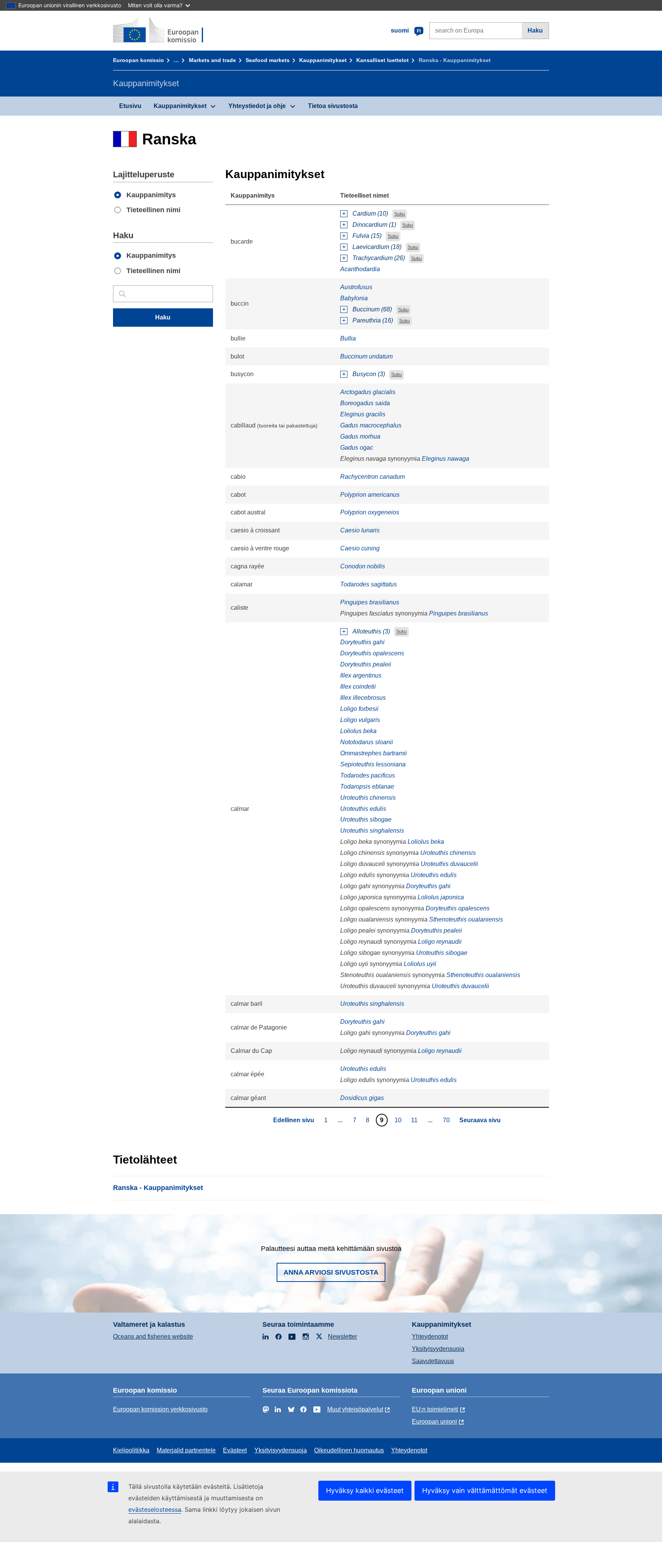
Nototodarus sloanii (366, 742)
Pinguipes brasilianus (369, 602)
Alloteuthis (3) (371, 631)
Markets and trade (212, 60)
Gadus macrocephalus (370, 425)
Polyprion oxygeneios (369, 512)
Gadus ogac (356, 447)
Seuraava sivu (480, 1120)
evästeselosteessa (154, 1509)
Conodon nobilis (362, 566)
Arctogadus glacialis (367, 392)
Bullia (348, 338)
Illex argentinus (361, 675)
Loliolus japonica (441, 897)
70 (447, 1119)
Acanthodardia (360, 269)
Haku (535, 30)
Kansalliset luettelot (382, 60)
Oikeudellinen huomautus (349, 1450)
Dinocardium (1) (374, 224)
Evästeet (235, 1450)
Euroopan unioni (434, 1421)
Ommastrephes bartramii (373, 753)
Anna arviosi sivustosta (331, 1272)
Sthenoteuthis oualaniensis (466, 919)
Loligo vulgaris (360, 720)
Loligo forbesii (359, 709)
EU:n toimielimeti (435, 1409)
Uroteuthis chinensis (368, 797)
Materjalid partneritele (186, 1450)
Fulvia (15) (367, 235)
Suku (399, 214)
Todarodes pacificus (367, 775)
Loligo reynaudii (440, 941)
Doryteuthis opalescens (372, 653)
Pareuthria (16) (372, 320)
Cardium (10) (370, 213)
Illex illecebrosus (363, 697)
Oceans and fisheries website (153, 1336)
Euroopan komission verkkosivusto (160, 1409)
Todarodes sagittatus (368, 584)
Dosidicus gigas (362, 1098)
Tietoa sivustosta (333, 106)
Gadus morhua (360, 436)
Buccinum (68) (372, 309)
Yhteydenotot (430, 1336)
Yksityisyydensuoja (438, 1349)
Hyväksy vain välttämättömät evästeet (484, 1490)
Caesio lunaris (360, 530)
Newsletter (342, 1336)
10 (399, 1119)
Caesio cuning (360, 548)
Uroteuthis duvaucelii (449, 864)
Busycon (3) (368, 374)
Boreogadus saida (365, 403)
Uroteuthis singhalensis (372, 830)
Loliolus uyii (420, 964)
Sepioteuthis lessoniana (373, 764)
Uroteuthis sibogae (366, 819)
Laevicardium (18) (376, 247)
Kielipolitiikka (131, 1450)
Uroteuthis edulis (363, 808)
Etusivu (130, 106)
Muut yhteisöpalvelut (355, 1409)
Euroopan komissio (138, 60)
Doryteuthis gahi (362, 642)
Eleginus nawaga (445, 458)
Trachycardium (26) (378, 258)
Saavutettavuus (433, 1361)
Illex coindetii (358, 686)
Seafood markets (268, 60)
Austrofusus (356, 287)
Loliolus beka (358, 731)
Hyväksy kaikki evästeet (365, 1490)
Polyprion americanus (370, 494)
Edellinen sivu (293, 1120)
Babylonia (354, 298)
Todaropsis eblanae (367, 786)
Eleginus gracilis (362, 414)
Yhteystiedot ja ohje (257, 106)
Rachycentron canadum (372, 476)
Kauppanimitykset (323, 60)
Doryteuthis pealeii (365, 664)
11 (415, 1119)
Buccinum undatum (366, 356)
